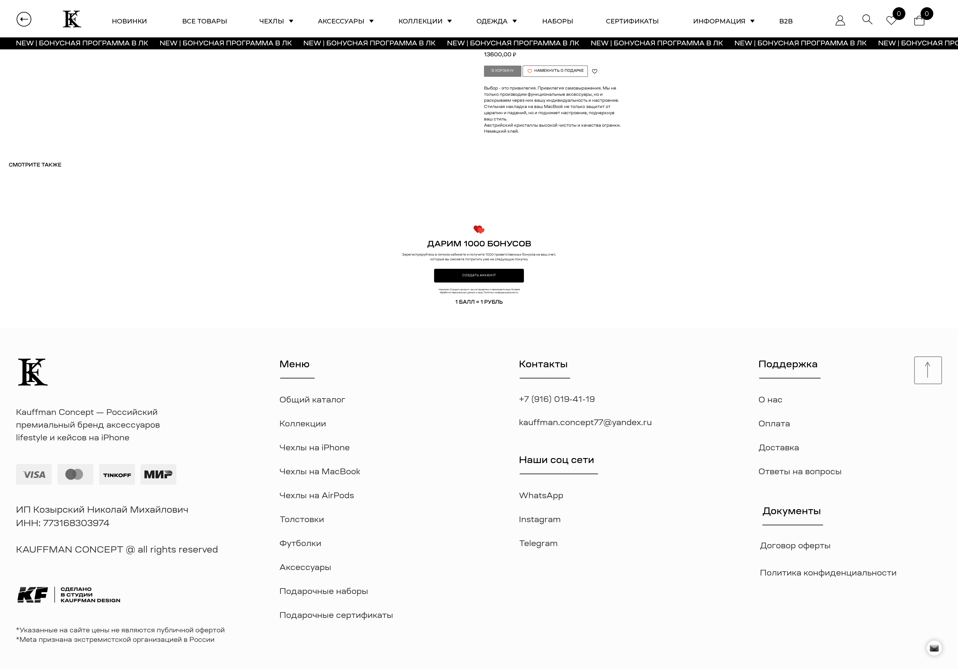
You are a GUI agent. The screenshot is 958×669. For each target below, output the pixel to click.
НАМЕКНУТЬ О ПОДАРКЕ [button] (559, 71)
